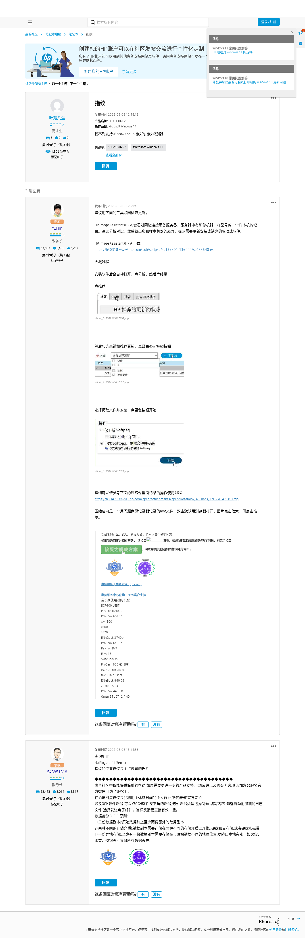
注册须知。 (293, 930)
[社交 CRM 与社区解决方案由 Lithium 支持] (269, 920)
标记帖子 (57, 157)
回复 (106, 166)
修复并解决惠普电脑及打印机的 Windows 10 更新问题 (249, 82)
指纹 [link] (89, 34)
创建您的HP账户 (98, 71)
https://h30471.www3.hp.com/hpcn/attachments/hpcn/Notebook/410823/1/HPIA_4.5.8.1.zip (167, 499)
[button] (274, 98)
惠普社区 (31, 34)
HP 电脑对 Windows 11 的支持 (233, 52)
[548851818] (57, 754)
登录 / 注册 (268, 22)
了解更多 (129, 72)
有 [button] (143, 724)
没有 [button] (156, 724)
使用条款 (275, 930)
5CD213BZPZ (117, 147)
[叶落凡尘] (57, 105)
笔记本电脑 (53, 34)
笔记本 (73, 34)
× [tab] (292, 31)
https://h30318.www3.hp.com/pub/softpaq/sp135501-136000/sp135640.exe (155, 249)
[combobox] (148, 22)
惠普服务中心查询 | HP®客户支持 (123, 595)
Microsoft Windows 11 (148, 147)
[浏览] (29, 22)
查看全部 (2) (114, 155)
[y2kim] (57, 210)
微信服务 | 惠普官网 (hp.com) (121, 584)
